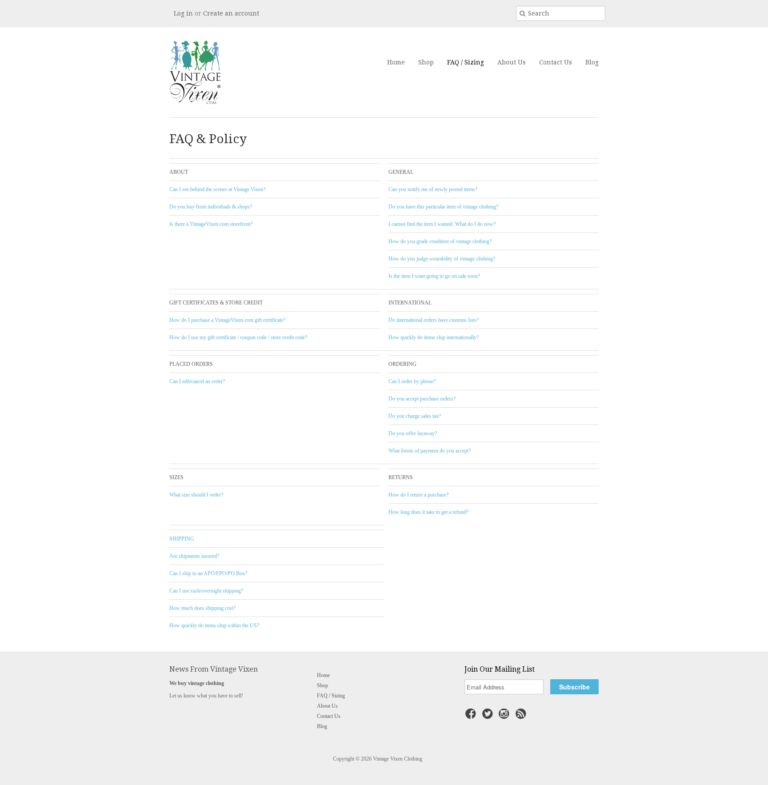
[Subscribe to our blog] (522, 717)
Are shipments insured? (194, 556)
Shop (426, 62)
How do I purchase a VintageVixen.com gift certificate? (227, 320)
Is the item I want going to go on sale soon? (434, 276)
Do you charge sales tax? (414, 416)
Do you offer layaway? (412, 433)
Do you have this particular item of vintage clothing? (443, 207)
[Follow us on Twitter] (489, 717)
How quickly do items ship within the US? (214, 625)
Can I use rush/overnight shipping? (206, 591)
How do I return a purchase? (418, 495)
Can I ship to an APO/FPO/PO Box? (208, 573)
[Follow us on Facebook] (472, 717)
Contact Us (555, 62)
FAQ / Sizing (465, 62)
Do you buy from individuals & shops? (210, 207)
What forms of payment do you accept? (429, 451)
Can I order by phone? (412, 381)
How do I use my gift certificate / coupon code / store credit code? (238, 337)
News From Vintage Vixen (213, 669)
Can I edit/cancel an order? (197, 381)
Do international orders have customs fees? (433, 320)
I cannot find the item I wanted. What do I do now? (442, 224)
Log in (183, 13)
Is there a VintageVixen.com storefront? (210, 224)
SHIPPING (181, 539)
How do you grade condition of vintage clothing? (440, 241)
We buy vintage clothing (196, 683)
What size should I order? (196, 495)
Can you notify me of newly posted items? (432, 189)
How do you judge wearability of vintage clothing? (441, 259)
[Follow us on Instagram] (505, 717)
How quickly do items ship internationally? (433, 337)
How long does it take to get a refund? (428, 512)
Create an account (231, 13)
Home (396, 62)
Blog (592, 62)
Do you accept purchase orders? (422, 399)
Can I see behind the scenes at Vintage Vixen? (217, 189)
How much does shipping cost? (202, 608)
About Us (511, 62)
